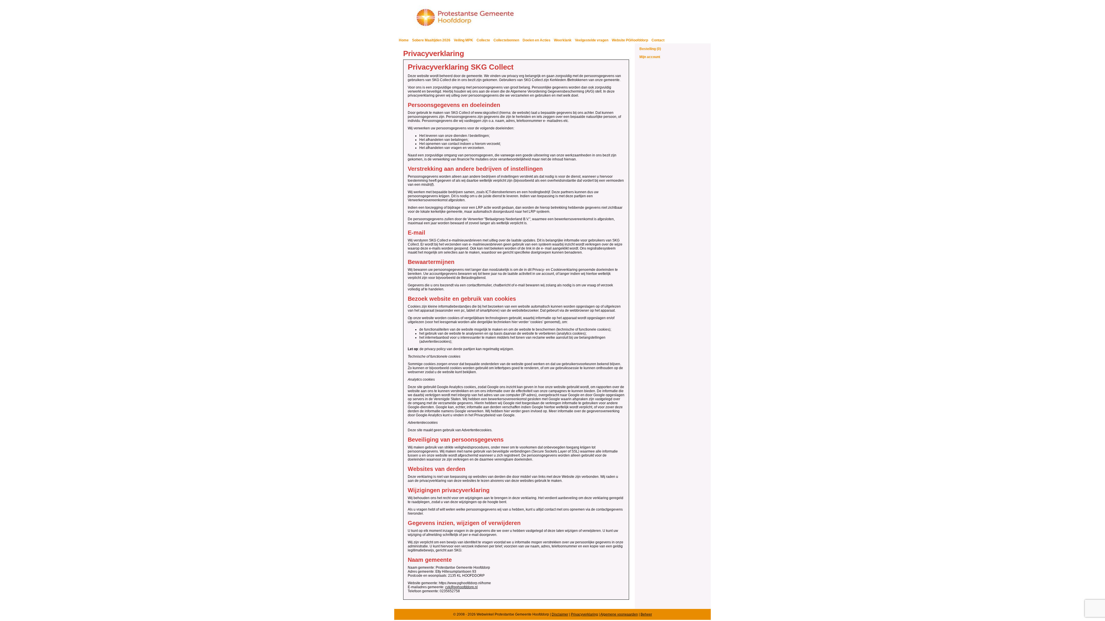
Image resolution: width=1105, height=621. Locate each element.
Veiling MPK (463, 40)
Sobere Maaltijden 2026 (431, 40)
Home (404, 40)
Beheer (646, 614)
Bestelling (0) (650, 49)
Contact (657, 40)
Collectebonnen (506, 40)
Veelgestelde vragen (591, 40)
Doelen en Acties (536, 40)
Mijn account (649, 57)
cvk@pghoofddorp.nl (461, 587)
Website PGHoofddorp (630, 40)
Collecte (483, 40)
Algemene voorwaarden (619, 614)
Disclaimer (560, 614)
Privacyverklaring (584, 614)
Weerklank (562, 40)
